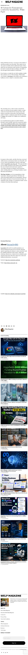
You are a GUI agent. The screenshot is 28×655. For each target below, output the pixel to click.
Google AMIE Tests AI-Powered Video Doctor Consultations (11, 448)
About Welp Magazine (5, 610)
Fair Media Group (23, 649)
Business (3, 628)
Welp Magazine (9, 329)
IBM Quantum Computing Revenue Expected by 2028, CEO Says (13, 539)
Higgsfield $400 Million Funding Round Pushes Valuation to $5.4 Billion (14, 380)
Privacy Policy (3, 616)
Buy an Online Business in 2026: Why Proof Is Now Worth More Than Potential (14, 493)
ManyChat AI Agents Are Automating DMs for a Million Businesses (13, 516)
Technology (3, 630)
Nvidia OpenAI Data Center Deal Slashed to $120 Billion (13, 425)
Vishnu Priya (4, 426)
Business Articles (5, 5)
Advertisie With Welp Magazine (7, 612)
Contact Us (3, 614)
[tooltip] (2, 326)
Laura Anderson (5, 359)
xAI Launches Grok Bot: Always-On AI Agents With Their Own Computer (14, 403)
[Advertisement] (14, 48)
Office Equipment (4, 623)
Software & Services (5, 625)
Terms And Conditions (5, 619)
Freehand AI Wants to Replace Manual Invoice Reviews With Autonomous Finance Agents (13, 562)
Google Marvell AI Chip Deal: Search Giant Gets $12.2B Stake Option (13, 357)
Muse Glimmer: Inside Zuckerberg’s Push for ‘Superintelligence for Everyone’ (11, 470)
